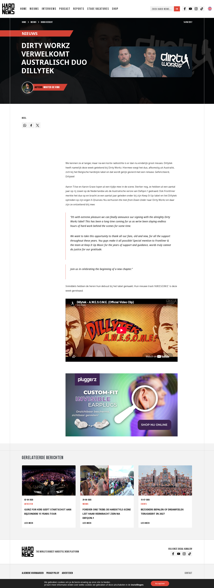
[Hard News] (8, 8)
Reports (78, 9)
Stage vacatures (98, 9)
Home (23, 9)
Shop (115, 9)
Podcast (64, 9)
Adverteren (67, 573)
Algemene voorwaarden (33, 573)
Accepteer (160, 583)
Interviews (49, 9)
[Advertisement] (122, 135)
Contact (188, 573)
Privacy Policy (52, 573)
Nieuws (34, 9)
